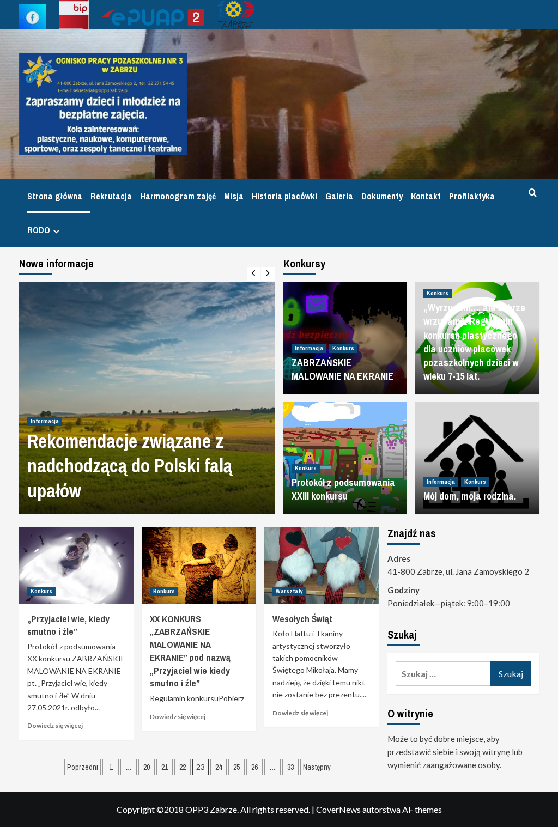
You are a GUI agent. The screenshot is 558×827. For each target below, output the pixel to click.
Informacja (45, 421)
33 (290, 767)
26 (254, 767)
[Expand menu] (56, 231)
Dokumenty (382, 196)
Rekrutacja (111, 196)
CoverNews (338, 809)
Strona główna (54, 196)
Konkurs (343, 348)
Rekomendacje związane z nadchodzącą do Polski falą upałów (129, 465)
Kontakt (426, 196)
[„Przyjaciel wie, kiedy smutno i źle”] (76, 565)
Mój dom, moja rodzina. (469, 496)
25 (236, 767)
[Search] (532, 193)
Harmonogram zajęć (178, 196)
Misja (234, 196)
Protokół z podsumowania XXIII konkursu (343, 489)
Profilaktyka (472, 196)
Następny (317, 767)
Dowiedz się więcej (55, 725)
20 (146, 767)
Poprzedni (82, 767)
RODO (38, 230)
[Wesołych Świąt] (321, 565)
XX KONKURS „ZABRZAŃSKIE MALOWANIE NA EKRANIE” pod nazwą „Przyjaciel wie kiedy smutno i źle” (190, 651)
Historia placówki (284, 196)
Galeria (339, 196)
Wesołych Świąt (302, 618)
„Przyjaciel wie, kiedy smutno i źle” (68, 625)
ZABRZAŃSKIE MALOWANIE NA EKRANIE (342, 369)
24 (218, 767)
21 (164, 767)
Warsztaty (289, 591)
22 (182, 767)
